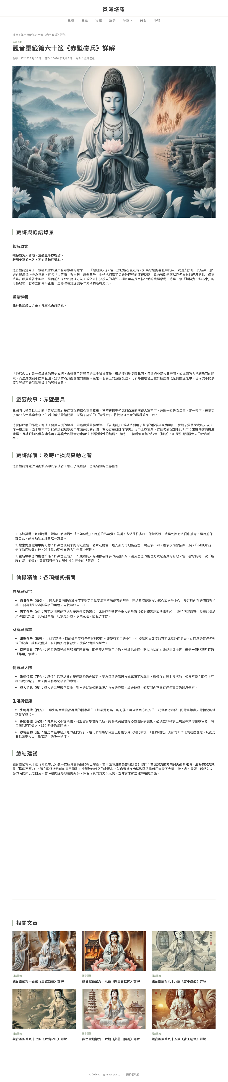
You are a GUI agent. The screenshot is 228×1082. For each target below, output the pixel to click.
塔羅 (98, 20)
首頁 (15, 34)
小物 (157, 20)
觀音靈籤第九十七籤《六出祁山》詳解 (39, 1039)
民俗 (143, 20)
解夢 (112, 20)
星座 (84, 20)
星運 (71, 20)
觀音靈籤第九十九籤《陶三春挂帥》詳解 (111, 981)
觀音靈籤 (17, 42)
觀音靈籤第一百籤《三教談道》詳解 (38, 981)
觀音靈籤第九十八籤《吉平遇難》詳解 (179, 981)
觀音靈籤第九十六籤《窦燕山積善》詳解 (111, 1039)
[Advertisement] (114, 340)
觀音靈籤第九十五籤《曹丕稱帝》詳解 (179, 1039)
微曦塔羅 (114, 9)
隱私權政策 (132, 1074)
